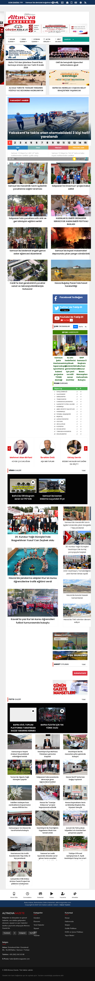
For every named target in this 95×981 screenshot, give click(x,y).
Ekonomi (37, 921)
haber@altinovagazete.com (20, 959)
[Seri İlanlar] (71, 2)
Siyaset (36, 928)
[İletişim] (62, 2)
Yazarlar (63, 897)
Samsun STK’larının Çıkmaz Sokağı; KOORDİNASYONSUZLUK (74, 462)
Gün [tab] (75, 327)
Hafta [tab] (81, 327)
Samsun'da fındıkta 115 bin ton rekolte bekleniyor (70, 363)
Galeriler (40, 897)
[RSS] (85, 2)
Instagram (22, 933)
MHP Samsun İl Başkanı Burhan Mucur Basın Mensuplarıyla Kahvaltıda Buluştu (58, 368)
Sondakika (27, 897)
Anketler (75, 897)
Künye (67, 918)
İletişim (67, 925)
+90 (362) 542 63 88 (16, 954)
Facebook (7, 933)
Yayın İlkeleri (69, 935)
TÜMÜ (84, 471)
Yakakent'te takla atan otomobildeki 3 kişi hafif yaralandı (49, 135)
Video (51, 897)
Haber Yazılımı (65, 905)
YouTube (32, 933)
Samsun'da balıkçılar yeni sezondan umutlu (81, 363)
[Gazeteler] (75, 2)
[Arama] (57, 2)
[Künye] (81, 2)
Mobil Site (14, 897)
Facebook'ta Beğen (71, 297)
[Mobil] (53, 2)
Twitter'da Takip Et (71, 307)
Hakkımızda (69, 921)
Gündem (37, 918)
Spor (35, 932)
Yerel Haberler (39, 925)
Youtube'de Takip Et (71, 317)
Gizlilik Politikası (70, 928)
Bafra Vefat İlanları (33, 2)
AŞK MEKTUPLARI (21, 459)
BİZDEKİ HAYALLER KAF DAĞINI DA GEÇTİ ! (47, 460)
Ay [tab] (86, 327)
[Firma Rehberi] (67, 2)
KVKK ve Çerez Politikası (74, 932)
